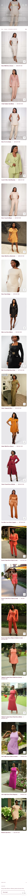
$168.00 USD (4, 718)
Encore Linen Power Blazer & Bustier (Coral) (12, 637)
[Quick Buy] (24, 61)
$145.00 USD (23, 560)
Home (2, 29)
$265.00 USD (19, 65)
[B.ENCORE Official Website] (14, 5)
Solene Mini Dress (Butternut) (8, 256)
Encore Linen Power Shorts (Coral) (9, 598)
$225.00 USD (17, 832)
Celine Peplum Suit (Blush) (7, 103)
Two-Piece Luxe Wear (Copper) (8, 522)
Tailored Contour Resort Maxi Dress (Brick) (11, 716)
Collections (5, 29)
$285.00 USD (21, 256)
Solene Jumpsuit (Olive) (6, 408)
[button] (23, 5)
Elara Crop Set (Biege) (6, 218)
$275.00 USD (21, 370)
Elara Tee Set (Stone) (6, 141)
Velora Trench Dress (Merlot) (8, 484)
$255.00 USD (17, 141)
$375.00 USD (22, 522)
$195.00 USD (16, 294)
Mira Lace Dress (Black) (7, 332)
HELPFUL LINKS (3, 882)
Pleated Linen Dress (6, 832)
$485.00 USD (21, 179)
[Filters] (26, 29)
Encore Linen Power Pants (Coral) (9, 560)
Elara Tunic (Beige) (5, 294)
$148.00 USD (4, 678)
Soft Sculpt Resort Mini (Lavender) (9, 756)
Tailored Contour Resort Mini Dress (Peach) (11, 677)
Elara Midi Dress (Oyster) (7, 65)
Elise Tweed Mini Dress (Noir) (8, 370)
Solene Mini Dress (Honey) (7, 446)
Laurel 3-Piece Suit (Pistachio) (8, 179)
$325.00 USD (20, 103)
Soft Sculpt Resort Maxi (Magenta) (9, 794)
